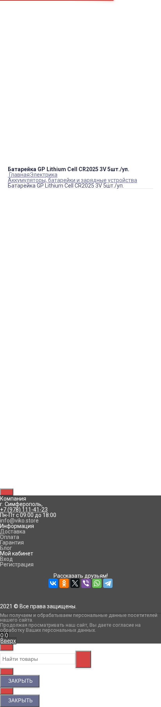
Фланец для (44, 73)
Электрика (81, 205)
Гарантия (12, 542)
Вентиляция (81, 161)
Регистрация (24, 27)
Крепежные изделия (80, 177)
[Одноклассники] (23, 475)
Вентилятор (72, 73)
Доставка (12, 531)
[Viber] (45, 475)
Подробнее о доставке (37, 302)
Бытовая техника (81, 155)
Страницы (21, 3)
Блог (14, 41)
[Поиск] (8, 635)
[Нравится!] (80, 276)
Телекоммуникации (80, 194)
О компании (23, 14)
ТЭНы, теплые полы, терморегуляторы (80, 199)
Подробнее (22, 346)
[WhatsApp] (56, 475)
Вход (14, 22)
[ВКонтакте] (12, 475)
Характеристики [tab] (29, 365)
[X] (34, 475)
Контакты (20, 36)
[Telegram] (67, 475)
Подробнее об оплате (35, 324)
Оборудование (80, 183)
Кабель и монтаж (80, 172)
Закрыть (20, 681)
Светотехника (80, 188)
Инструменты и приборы (80, 166)
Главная (18, 8)
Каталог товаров (80, 150)
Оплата (9, 537)
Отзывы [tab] (19, 374)
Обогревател (101, 73)
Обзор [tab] (17, 357)
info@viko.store (22, 108)
